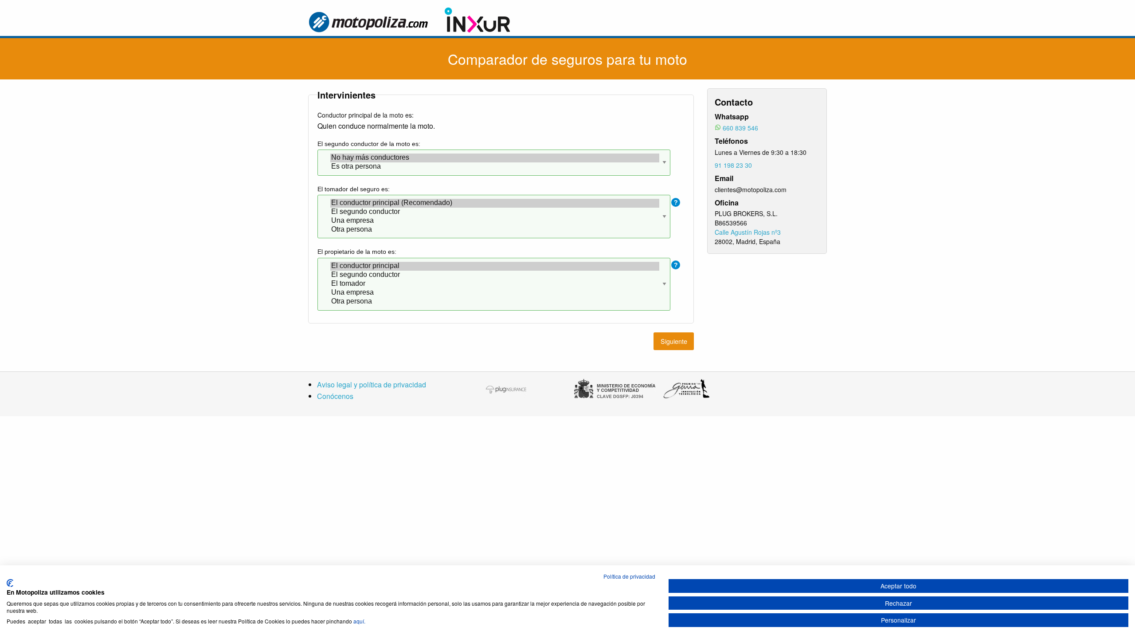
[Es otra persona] (494, 166)
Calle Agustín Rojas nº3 (748, 232)
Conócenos (335, 396)
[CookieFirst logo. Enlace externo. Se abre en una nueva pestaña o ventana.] (10, 583)
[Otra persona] (494, 229)
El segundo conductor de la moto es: (368, 143)
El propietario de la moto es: (356, 251)
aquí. (359, 621)
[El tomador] (494, 284)
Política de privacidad (629, 576)
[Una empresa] (494, 221)
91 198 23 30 (733, 165)
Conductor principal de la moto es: (365, 114)
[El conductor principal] (494, 266)
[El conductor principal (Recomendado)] (494, 203)
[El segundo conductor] (494, 212)
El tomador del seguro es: (353, 189)
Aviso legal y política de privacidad (371, 384)
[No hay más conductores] (494, 158)
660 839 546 (740, 127)
